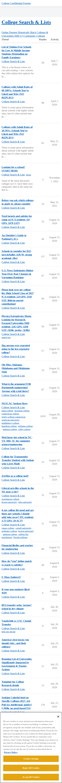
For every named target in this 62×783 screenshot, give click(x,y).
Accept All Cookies (30, 777)
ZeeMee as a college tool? (15, 476)
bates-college (7, 411)
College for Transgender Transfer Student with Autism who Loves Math (18, 460)
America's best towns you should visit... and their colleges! (15, 643)
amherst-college (10, 429)
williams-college (25, 426)
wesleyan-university (10, 420)
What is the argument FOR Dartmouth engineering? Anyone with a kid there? (16, 387)
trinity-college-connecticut (13, 417)
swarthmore (7, 537)
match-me (6, 337)
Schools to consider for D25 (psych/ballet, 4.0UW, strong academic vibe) (17, 255)
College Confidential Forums (16, 3)
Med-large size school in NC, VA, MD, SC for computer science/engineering (17, 441)
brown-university (9, 502)
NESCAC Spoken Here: (15, 403)
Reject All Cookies (31, 768)
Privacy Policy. (11, 752)
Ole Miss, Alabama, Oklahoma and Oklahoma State (16, 368)
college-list (23, 534)
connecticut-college (10, 414)
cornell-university (23, 528)
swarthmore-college (10, 499)
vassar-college (8, 528)
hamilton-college (9, 426)
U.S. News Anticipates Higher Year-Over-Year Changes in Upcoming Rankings (17, 274)
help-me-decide (8, 632)
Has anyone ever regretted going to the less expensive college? (16, 349)
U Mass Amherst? (11, 577)
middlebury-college (10, 423)
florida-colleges (20, 537)
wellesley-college (9, 531)
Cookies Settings (31, 759)
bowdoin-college (21, 411)
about (28, 175)
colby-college (24, 429)
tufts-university (25, 502)
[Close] (58, 716)
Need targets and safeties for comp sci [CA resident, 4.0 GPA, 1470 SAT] (17, 219)
